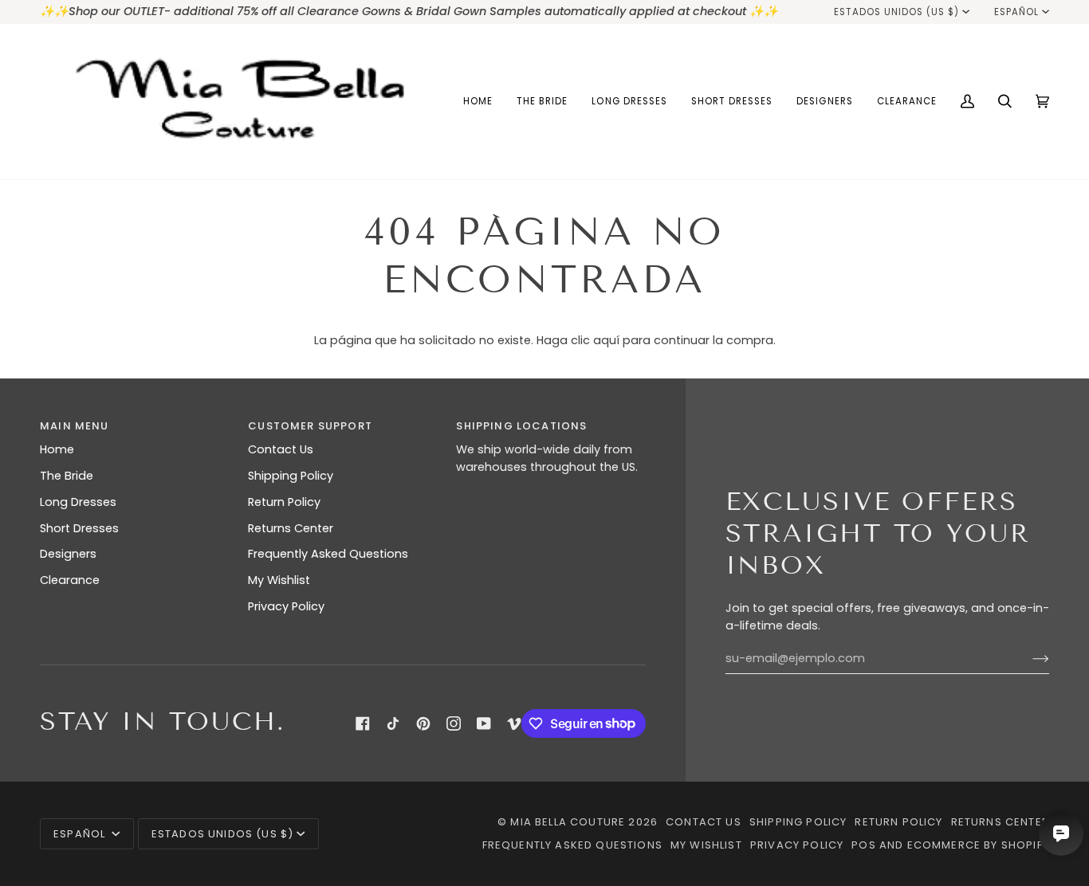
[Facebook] (363, 723)
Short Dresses (79, 528)
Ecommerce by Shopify (978, 845)
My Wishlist (279, 580)
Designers (68, 554)
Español (1016, 12)
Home (57, 449)
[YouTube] (484, 723)
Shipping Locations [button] (521, 425)
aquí (606, 340)
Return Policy (284, 502)
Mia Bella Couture (567, 821)
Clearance (70, 580)
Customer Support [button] (310, 425)
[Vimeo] (514, 723)
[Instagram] (453, 723)
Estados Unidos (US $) (897, 12)
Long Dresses (78, 502)
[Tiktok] (393, 723)
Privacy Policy (286, 606)
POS (863, 845)
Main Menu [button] (74, 425)
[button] (542, 101)
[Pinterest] (423, 723)
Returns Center (290, 528)
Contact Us (280, 449)
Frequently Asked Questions (328, 554)
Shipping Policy (290, 476)
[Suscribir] (1028, 659)
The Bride (66, 476)
